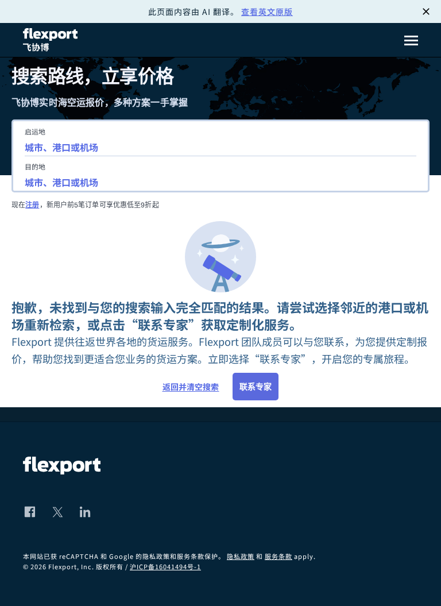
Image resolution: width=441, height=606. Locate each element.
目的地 (35, 166)
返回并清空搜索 (191, 386)
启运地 (35, 131)
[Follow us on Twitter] (57, 512)
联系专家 (255, 386)
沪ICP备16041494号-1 (165, 566)
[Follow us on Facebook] (30, 512)
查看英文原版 (267, 11)
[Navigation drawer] (411, 40)
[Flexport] (51, 40)
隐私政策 (240, 556)
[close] (426, 11)
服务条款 (278, 556)
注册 (32, 204)
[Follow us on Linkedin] (85, 512)
